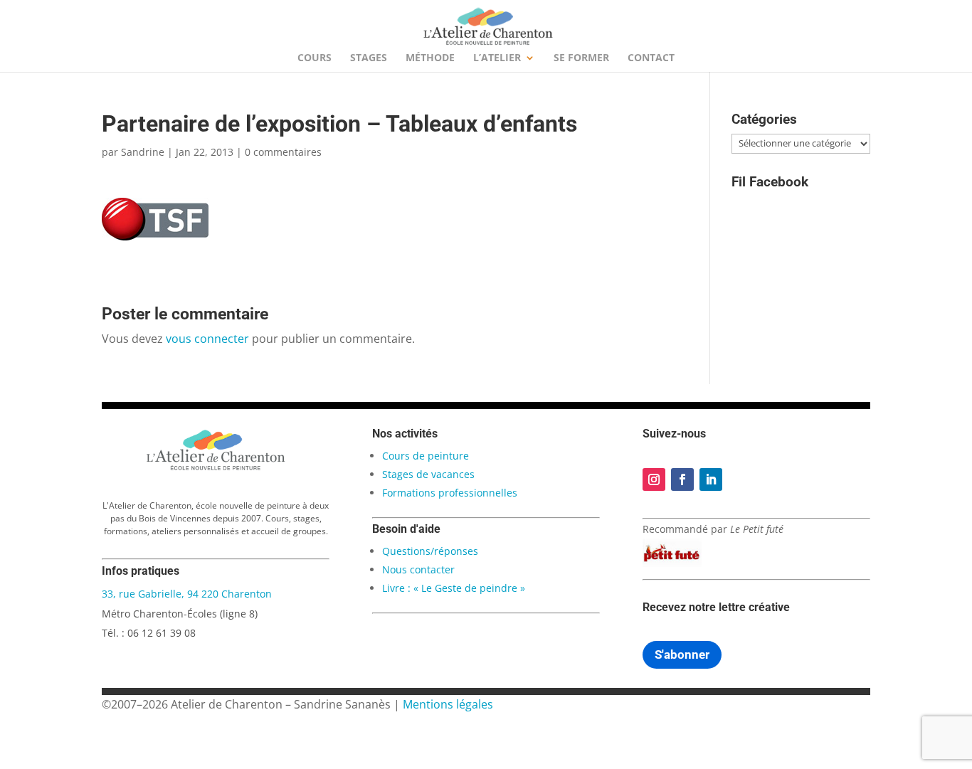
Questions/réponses (430, 551)
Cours (314, 58)
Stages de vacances (428, 474)
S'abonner (682, 654)
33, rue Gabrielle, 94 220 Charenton (187, 593)
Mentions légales (448, 704)
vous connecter (207, 338)
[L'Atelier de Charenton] (215, 468)
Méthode (430, 58)
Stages (368, 58)
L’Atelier (497, 58)
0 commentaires (283, 152)
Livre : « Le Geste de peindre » (453, 588)
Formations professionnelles (449, 492)
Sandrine (142, 152)
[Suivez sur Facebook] (682, 479)
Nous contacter (418, 569)
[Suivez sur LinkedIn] (710, 479)
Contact (651, 58)
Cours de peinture (425, 455)
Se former (581, 58)
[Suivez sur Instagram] (654, 479)
